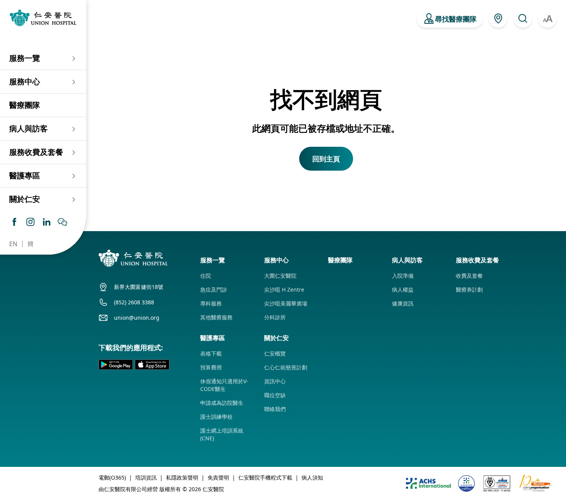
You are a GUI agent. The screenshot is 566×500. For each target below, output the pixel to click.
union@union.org (136, 317)
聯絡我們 (275, 409)
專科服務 (211, 303)
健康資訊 (403, 303)
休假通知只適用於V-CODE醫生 (224, 385)
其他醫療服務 (216, 317)
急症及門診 (213, 289)
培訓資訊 (146, 477)
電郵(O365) (112, 477)
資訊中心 (275, 381)
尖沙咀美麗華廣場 (285, 303)
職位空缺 (275, 395)
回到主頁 (326, 158)
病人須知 (312, 477)
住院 (205, 275)
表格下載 (211, 353)
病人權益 (403, 289)
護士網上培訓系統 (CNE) (221, 434)
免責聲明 (218, 477)
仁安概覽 (275, 353)
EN (13, 244)
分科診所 (275, 317)
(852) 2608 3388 (134, 302)
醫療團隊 (24, 105)
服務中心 (24, 81)
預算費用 (211, 367)
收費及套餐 (469, 275)
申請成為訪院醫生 (221, 402)
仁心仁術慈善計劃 (285, 367)
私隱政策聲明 (182, 477)
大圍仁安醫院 (280, 275)
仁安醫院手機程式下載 (265, 477)
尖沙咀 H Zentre (284, 289)
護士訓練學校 (216, 416)
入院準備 (403, 275)
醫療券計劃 (469, 289)
